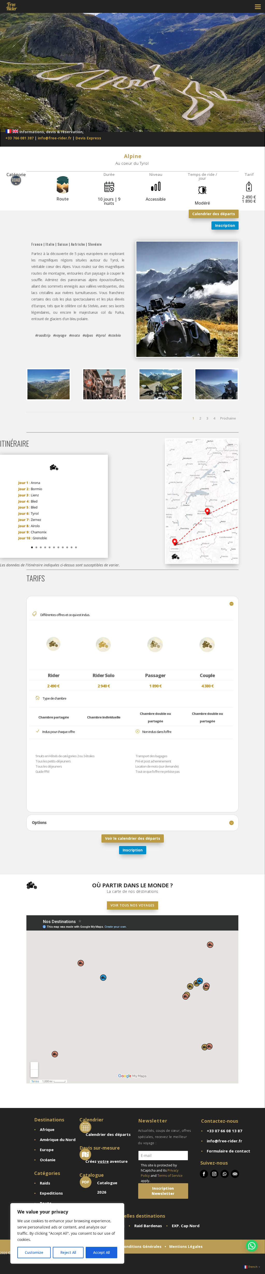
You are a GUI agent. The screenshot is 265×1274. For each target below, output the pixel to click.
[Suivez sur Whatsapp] (224, 1174)
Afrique (47, 1129)
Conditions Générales (141, 1246)
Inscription (225, 225)
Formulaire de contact (228, 1150)
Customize (34, 1252)
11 (76, 547)
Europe (47, 1149)
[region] (67, 1233)
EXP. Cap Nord (186, 1225)
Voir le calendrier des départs (132, 838)
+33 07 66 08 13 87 (224, 1130)
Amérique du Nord (58, 1139)
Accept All (101, 1252)
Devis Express (88, 138)
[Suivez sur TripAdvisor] (235, 1174)
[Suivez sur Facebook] (204, 1174)
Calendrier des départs (213, 213)
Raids (45, 1183)
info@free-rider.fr (54, 138)
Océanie (47, 1159)
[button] (252, 1246)
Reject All (68, 1252)
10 (71, 547)
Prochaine (228, 418)
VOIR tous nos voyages (132, 905)
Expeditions (51, 1193)
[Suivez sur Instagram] (214, 1174)
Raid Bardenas (148, 1225)
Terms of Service (169, 1175)
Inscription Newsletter (163, 1191)
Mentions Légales (186, 1246)
